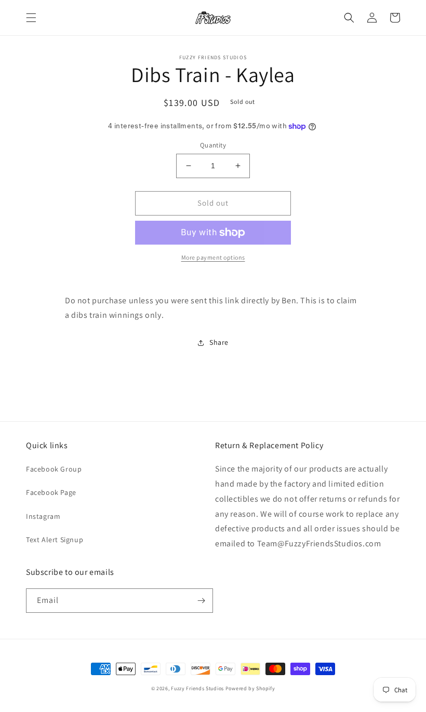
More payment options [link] (213, 257)
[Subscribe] (201, 600)
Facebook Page (51, 492)
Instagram (43, 516)
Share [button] (219, 342)
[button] (31, 17)
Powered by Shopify (250, 688)
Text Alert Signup (54, 539)
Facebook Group (54, 469)
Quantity (213, 145)
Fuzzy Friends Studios (197, 688)
